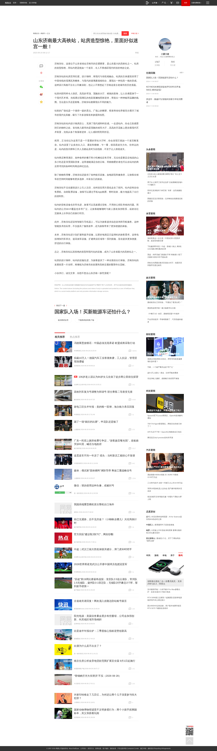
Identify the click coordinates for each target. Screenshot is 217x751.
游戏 (156, 555)
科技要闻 (150, 391)
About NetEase (74, 748)
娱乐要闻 (150, 277)
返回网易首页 (63, 320)
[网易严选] (164, 2)
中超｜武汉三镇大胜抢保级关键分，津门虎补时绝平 (103, 549)
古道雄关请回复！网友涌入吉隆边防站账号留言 (100, 601)
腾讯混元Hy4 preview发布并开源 (160, 438)
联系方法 (91, 748)
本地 (164, 555)
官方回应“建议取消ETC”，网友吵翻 (93, 534)
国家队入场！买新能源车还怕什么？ (93, 311)
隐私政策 (113, 748)
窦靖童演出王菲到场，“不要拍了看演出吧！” (164, 302)
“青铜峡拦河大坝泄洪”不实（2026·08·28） (97, 675)
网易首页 (8, 3)
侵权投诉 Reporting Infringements (159, 748)
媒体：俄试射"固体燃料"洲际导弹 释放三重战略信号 (103, 470)
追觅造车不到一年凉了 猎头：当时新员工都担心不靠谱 (104, 455)
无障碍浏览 (23, 3)
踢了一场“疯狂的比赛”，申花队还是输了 (96, 421)
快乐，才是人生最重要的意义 (165, 57)
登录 (185, 3)
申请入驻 (134, 33)
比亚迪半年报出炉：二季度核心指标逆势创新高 (100, 631)
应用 (14, 3)
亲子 (173, 555)
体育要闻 (150, 213)
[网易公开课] (155, 2)
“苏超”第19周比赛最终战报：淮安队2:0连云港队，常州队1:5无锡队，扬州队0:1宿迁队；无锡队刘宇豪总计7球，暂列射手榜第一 (106, 583)
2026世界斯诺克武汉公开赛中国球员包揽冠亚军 (100, 564)
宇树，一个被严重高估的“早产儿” (160, 367)
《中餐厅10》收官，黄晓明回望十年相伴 (163, 314)
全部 (181, 72)
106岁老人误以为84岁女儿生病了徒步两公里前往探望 (108, 376)
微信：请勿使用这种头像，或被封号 (94, 485)
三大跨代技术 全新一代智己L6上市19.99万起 (165, 483)
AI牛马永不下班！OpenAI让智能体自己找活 (164, 432)
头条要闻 (150, 149)
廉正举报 (143, 748)
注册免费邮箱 (195, 3)
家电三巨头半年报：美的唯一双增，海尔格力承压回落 (104, 406)
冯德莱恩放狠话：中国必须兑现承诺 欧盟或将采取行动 (104, 343)
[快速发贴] (41, 66)
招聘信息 (98, 748)
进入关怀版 (33, 3)
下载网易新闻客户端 (86, 320)
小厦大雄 (165, 54)
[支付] (172, 2)
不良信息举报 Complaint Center (128, 748)
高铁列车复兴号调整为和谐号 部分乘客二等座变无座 (103, 391)
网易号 (43, 33)
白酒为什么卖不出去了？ (88, 645)
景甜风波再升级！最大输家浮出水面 (161, 308)
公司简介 (83, 748)
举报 (137, 53)
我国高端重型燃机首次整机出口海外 (94, 504)
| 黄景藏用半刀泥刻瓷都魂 (160, 525)
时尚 (148, 555)
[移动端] (147, 2)
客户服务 (106, 748)
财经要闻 (150, 334)
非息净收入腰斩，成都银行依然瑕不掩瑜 (163, 378)
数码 (181, 555)
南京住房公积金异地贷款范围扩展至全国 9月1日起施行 (104, 660)
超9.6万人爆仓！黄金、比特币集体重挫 (162, 373)
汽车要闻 (150, 450)
